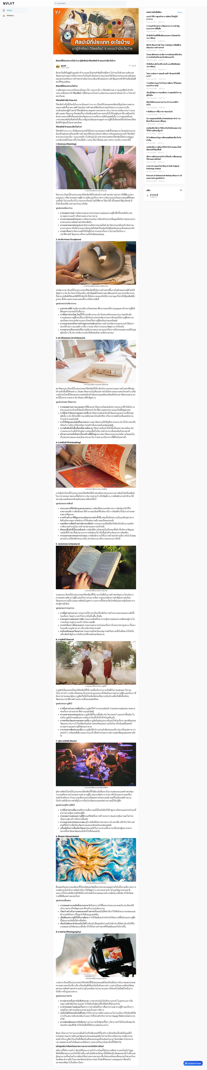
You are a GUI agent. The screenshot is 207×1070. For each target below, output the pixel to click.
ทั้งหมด (180, 12)
